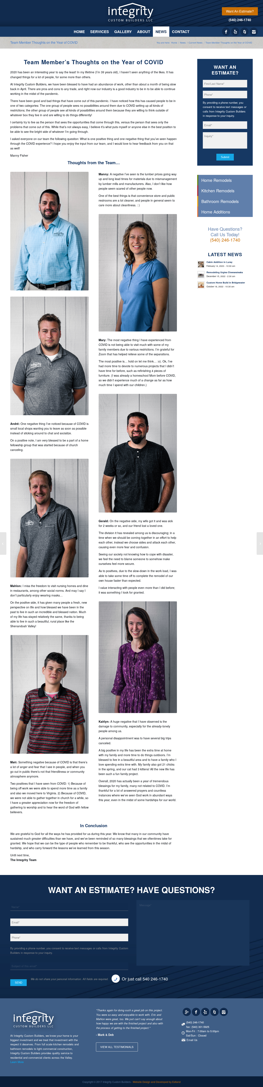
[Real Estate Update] (3, 543)
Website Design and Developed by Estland (157, 1082)
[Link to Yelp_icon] (235, 32)
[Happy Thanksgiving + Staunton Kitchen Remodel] (260, 543)
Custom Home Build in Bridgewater (225, 282)
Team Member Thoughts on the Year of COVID (44, 42)
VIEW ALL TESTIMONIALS (117, 1047)
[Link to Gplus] (187, 1012)
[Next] (163, 1012)
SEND (18, 982)
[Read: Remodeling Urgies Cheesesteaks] (201, 274)
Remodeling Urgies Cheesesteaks (224, 272)
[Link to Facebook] (226, 32)
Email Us (192, 1040)
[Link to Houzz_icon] (244, 32)
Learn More (17, 1062)
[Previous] (154, 1012)
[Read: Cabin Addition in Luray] (201, 264)
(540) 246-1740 (240, 19)
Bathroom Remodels (220, 201)
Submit (225, 157)
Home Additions (215, 212)
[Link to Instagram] (254, 32)
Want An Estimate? (240, 11)
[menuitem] (240, 11)
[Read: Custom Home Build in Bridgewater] (201, 285)
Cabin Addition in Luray (219, 262)
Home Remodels (216, 180)
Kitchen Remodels (217, 191)
